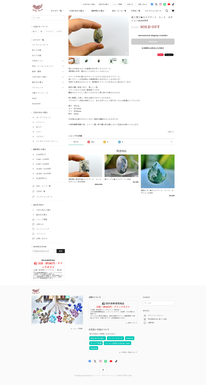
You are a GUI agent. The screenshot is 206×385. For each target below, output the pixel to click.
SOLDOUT (36, 104)
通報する (171, 132)
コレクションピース (153, 11)
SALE (34, 98)
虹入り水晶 (36, 50)
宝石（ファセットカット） (43, 66)
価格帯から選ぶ (97, 11)
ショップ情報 (117, 4)
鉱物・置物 (36, 71)
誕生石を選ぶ (104, 4)
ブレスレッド (37, 88)
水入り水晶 (36, 55)
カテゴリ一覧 (56, 11)
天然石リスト (37, 61)
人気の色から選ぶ (89, 4)
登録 (60, 251)
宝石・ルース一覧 (119, 11)
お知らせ (130, 4)
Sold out (153, 41)
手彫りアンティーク (40, 93)
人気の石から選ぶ (76, 11)
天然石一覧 (135, 11)
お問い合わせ (142, 4)
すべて (75, 142)
